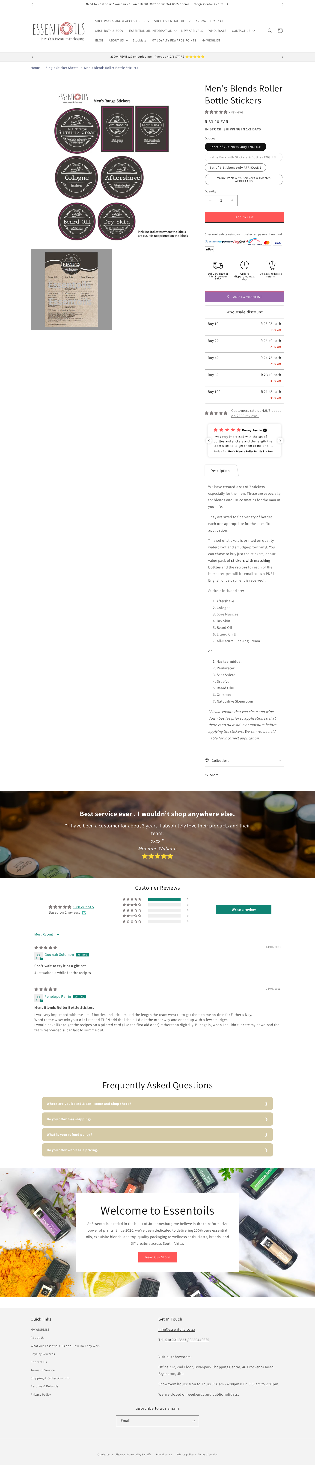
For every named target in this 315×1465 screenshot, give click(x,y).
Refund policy (164, 1454)
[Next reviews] (280, 441)
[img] (45, 947)
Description (220, 470)
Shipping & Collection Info (50, 1378)
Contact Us (39, 1362)
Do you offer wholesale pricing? (73, 1150)
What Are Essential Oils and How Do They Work (65, 1346)
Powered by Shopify (139, 1454)
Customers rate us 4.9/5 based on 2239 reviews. (256, 413)
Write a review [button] (244, 909)
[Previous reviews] (209, 441)
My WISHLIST (40, 1330)
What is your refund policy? (69, 1134)
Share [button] (214, 775)
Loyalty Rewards (43, 1354)
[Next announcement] (283, 4)
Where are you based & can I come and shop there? (89, 1103)
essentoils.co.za (117, 1454)
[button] (122, 21)
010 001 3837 (175, 1339)
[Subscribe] (194, 1421)
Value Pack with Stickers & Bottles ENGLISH (246, 158)
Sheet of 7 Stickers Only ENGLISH (236, 146)
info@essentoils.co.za (176, 1329)
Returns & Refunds (44, 1386)
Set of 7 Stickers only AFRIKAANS (235, 167)
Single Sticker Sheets (62, 67)
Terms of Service (43, 1370)
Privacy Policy (41, 1394)
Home (35, 67)
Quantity (210, 191)
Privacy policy (184, 1454)
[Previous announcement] (32, 4)
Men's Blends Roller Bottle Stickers (111, 67)
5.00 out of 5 (83, 907)
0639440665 (199, 1339)
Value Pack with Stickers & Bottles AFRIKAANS (244, 179)
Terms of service (207, 1454)
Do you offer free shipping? (69, 1119)
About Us (38, 1338)
